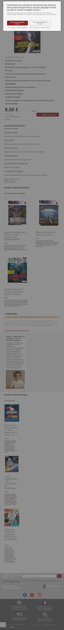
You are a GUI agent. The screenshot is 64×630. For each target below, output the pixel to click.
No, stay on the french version (40, 23)
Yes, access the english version (17, 23)
